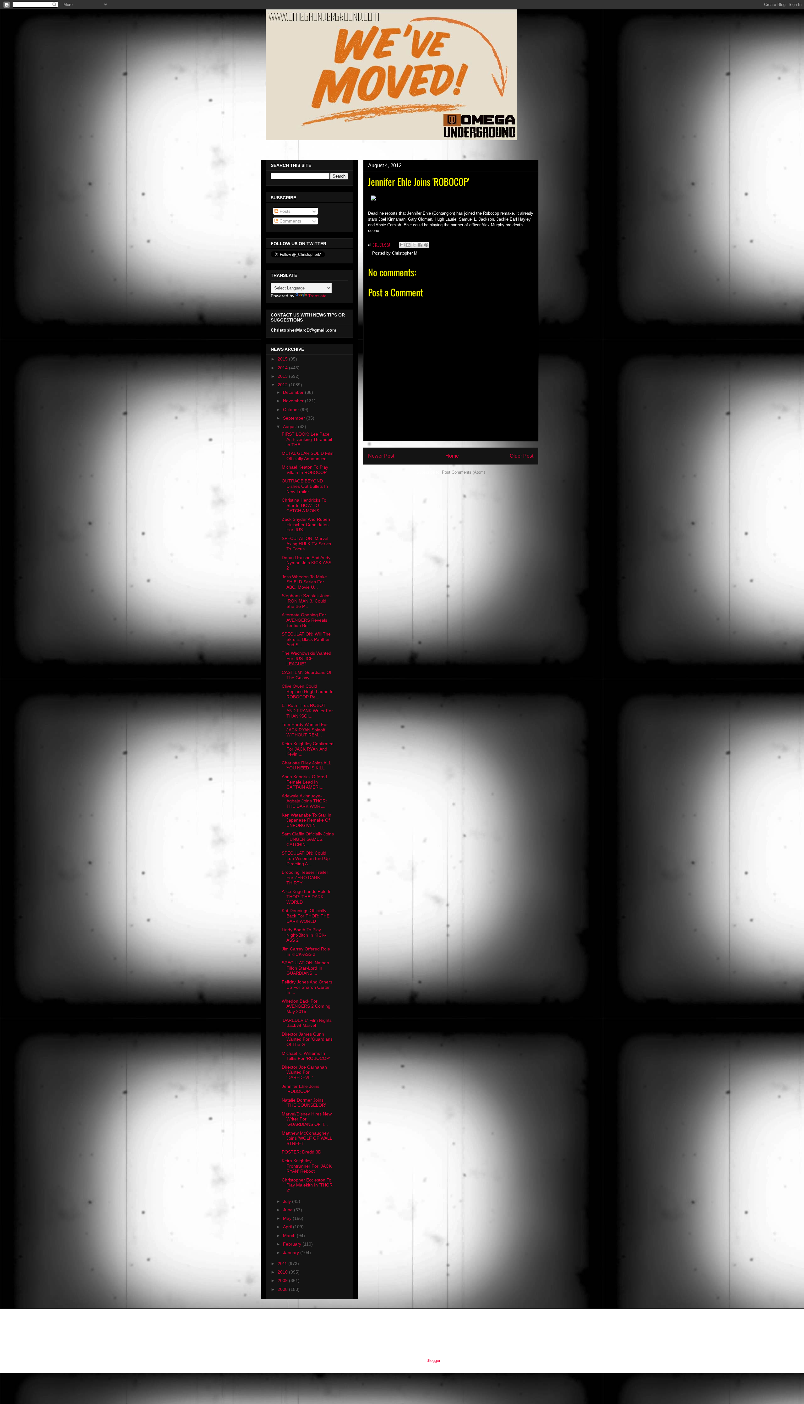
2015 (283, 358)
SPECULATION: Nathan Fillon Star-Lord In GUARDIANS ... (305, 968)
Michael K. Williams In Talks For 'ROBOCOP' (306, 1056)
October (291, 409)
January (291, 1252)
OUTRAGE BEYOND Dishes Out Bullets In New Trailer (305, 486)
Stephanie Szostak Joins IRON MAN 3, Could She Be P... (306, 601)
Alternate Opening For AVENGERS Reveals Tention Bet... (304, 620)
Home (452, 456)
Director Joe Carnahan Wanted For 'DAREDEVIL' (304, 1072)
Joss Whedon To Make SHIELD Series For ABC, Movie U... (304, 582)
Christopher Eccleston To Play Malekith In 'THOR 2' (307, 1185)
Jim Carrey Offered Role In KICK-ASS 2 (306, 951)
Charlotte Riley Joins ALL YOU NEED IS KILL (306, 765)
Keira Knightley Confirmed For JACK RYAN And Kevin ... (308, 749)
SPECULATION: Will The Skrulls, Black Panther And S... (306, 639)
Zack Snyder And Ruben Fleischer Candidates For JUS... (306, 524)
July (287, 1201)
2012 (283, 384)
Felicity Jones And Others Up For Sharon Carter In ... (307, 987)
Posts (284, 211)
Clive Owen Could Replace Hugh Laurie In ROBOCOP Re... (308, 691)
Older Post (521, 456)
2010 (283, 1272)
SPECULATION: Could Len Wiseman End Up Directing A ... (306, 858)
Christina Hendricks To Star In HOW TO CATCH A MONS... (304, 505)
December (294, 392)
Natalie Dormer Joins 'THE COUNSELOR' (304, 1103)
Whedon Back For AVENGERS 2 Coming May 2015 (306, 1006)
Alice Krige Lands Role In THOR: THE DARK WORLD (307, 897)
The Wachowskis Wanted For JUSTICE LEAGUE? (306, 658)
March (290, 1235)
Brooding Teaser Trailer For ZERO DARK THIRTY (305, 877)
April (288, 1226)
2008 (283, 1289)
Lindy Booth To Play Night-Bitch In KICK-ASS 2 (304, 935)
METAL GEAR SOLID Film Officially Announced (308, 456)
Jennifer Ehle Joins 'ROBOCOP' (300, 1089)
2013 (283, 376)
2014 (283, 367)
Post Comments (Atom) (463, 472)
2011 (283, 1263)
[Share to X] (414, 245)
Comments (289, 220)
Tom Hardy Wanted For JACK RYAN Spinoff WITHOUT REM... (305, 730)
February (292, 1244)
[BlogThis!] (408, 245)
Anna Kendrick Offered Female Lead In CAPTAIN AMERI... (304, 782)
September (294, 418)
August (290, 426)
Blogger (433, 1360)
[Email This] (402, 245)
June (288, 1209)
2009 (283, 1280)
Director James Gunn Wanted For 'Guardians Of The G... (307, 1039)
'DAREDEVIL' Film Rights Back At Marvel (307, 1023)
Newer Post (381, 456)
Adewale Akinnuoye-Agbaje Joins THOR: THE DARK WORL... (304, 801)
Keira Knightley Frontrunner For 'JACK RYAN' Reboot (307, 1166)
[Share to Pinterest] (426, 245)
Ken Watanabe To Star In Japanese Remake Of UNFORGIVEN (306, 820)
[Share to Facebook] (420, 245)
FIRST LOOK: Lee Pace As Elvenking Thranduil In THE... (307, 439)
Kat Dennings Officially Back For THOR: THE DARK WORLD (305, 916)
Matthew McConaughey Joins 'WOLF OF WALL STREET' (307, 1138)
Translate (317, 295)
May (288, 1218)
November (294, 400)
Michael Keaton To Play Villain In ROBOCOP (305, 470)
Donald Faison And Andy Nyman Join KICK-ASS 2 (306, 563)
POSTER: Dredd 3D (301, 1151)
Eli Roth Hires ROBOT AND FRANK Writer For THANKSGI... (307, 711)
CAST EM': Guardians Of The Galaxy (306, 675)
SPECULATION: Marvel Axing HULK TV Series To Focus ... (306, 544)
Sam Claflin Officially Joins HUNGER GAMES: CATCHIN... (308, 839)
